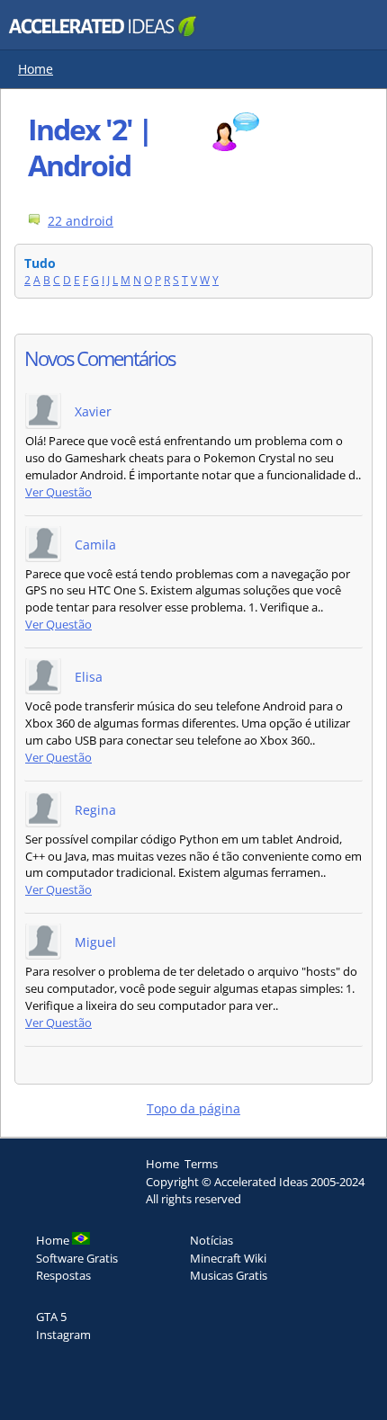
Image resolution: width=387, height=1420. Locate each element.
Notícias (211, 1240)
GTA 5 (51, 1316)
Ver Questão (58, 492)
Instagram (63, 1334)
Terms (201, 1164)
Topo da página (193, 1108)
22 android (80, 220)
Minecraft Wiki (228, 1258)
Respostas (63, 1275)
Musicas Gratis (228, 1275)
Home (35, 68)
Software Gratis (77, 1258)
